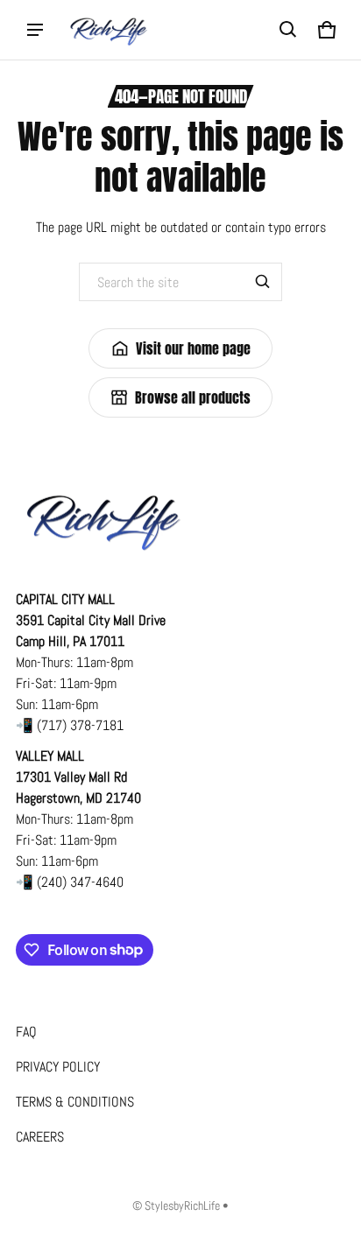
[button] (288, 30)
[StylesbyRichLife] (108, 30)
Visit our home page (193, 348)
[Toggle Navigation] (35, 30)
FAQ (26, 1032)
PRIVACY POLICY (58, 1067)
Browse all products (193, 397)
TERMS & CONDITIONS (75, 1102)
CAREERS (40, 1137)
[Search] (263, 282)
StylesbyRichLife (182, 1205)
